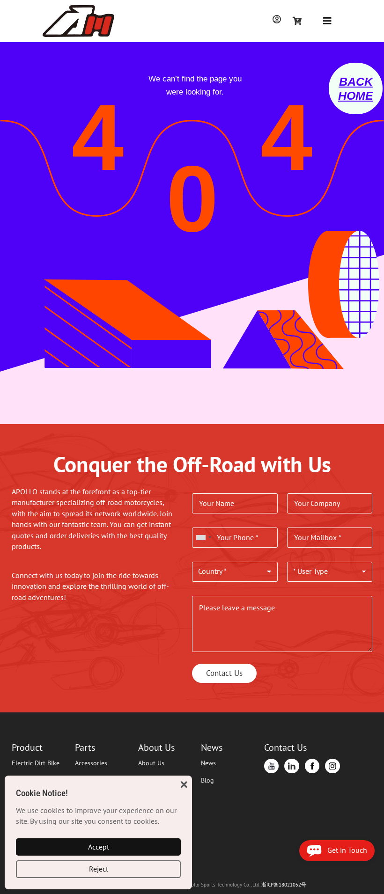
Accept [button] (98, 846)
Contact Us (224, 673)
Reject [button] (98, 868)
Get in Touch (344, 850)
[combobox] (203, 537)
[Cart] (297, 21)
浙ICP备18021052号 (283, 884)
